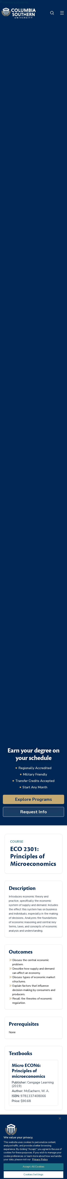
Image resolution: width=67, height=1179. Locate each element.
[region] (33, 1146)
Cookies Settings (33, 1174)
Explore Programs (33, 799)
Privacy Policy (40, 1159)
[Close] (60, 1118)
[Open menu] (62, 12)
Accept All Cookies (33, 1166)
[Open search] (52, 12)
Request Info (33, 812)
